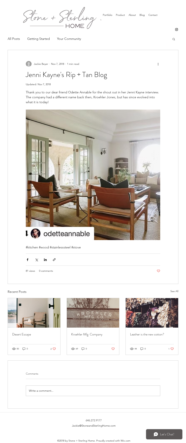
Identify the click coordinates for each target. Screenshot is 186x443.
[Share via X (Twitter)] (36, 259)
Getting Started (38, 39)
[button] (173, 38)
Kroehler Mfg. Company (86, 334)
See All (174, 291)
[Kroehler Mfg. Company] (93, 313)
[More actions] (158, 64)
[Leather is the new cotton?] (152, 313)
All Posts (14, 39)
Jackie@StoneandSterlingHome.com (94, 425)
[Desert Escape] (34, 313)
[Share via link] (54, 259)
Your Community (69, 39)
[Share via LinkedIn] (45, 259)
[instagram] (176, 29)
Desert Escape (21, 334)
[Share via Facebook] (27, 259)
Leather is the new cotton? (147, 334)
